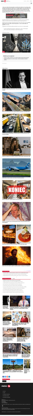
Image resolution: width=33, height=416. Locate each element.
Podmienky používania (6, 394)
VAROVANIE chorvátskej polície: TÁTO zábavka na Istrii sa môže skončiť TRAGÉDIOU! (14, 288)
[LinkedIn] (9, 377)
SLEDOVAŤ (4, 381)
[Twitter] (5, 377)
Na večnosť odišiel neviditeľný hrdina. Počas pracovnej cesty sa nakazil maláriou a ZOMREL (14, 286)
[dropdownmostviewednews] (16, 277)
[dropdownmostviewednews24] (16, 294)
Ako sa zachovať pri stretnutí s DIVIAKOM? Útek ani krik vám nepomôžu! (12, 284)
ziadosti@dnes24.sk (27, 404)
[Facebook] (3, 377)
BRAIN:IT (19, 411)
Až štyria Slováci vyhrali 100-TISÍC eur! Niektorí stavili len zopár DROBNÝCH (12, 285)
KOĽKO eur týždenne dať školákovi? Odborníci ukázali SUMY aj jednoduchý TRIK (13, 292)
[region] (9, 1)
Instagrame (11, 12)
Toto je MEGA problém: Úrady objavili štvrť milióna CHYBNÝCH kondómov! (12, 289)
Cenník (4, 392)
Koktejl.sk (22, 12)
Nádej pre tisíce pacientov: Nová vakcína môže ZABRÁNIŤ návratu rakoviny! (13, 281)
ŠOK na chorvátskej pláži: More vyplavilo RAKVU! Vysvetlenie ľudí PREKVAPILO (13, 290)
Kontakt (4, 391)
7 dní (11, 278)
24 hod (14, 278)
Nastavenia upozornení (6, 397)
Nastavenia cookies (6, 395)
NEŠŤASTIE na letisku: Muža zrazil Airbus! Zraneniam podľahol (12, 280)
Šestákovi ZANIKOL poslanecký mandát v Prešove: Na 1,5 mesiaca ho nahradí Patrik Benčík (14, 274)
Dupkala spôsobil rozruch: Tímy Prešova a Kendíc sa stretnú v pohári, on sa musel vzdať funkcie (15, 275)
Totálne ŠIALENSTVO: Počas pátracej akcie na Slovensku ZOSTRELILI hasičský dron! (13, 282)
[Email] (7, 377)
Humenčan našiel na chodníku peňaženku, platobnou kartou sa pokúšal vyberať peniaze (15, 272)
